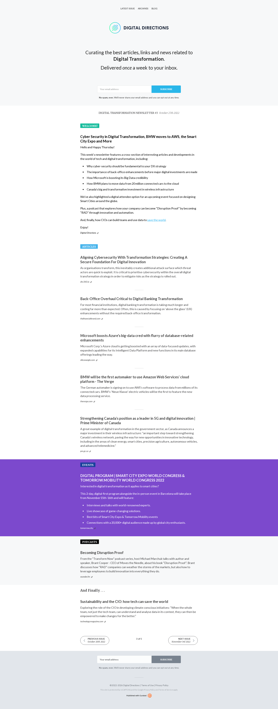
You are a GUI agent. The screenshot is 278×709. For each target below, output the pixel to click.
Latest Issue (127, 8)
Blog (154, 8)
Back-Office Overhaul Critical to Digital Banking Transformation (131, 299)
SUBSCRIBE (166, 89)
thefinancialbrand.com (90, 318)
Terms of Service (166, 690)
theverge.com (86, 401)
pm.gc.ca (84, 451)
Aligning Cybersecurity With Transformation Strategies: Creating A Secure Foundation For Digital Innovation (133, 259)
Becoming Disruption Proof (102, 552)
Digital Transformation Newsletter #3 (139, 112)
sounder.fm (85, 576)
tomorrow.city (86, 528)
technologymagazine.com (91, 621)
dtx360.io (84, 281)
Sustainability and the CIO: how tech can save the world (124, 601)
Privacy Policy (161, 685)
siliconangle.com (87, 360)
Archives (143, 8)
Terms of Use (147, 685)
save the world (156, 220)
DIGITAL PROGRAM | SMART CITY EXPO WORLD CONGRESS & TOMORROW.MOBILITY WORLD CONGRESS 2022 (132, 477)
